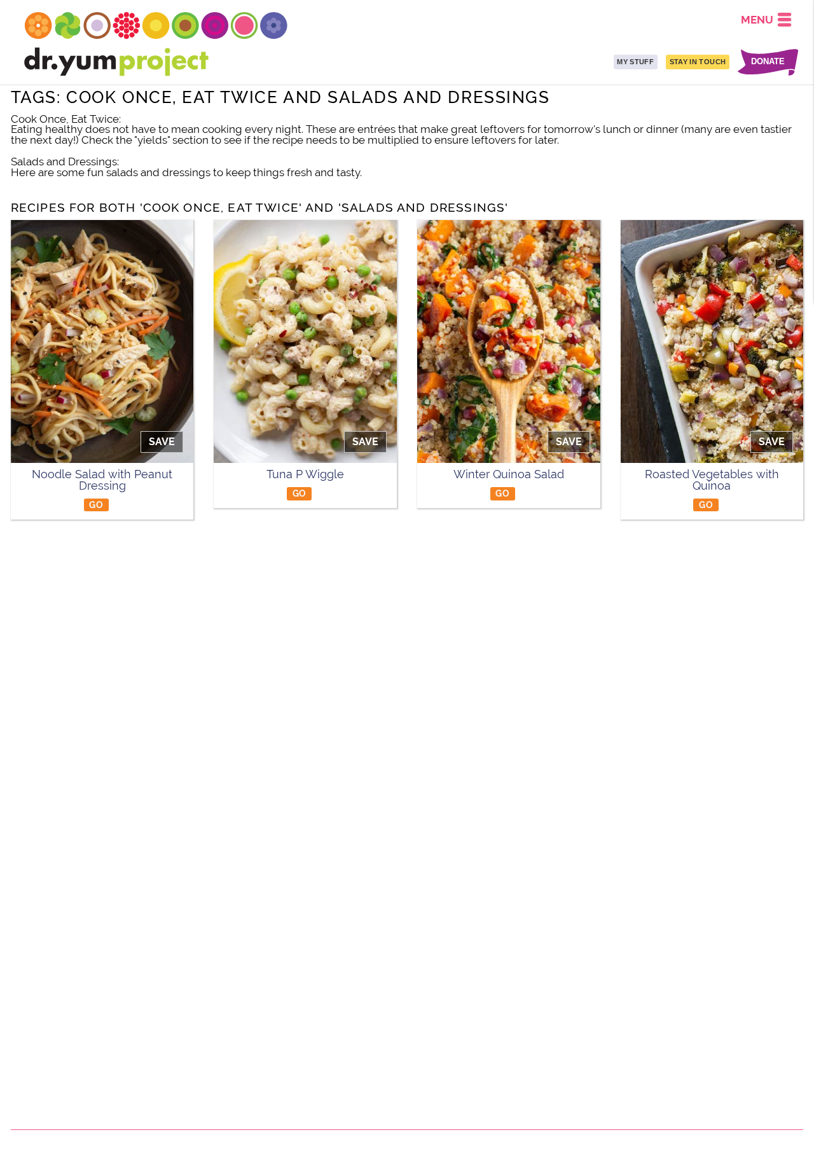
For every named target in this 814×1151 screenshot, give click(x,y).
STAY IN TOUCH (698, 61)
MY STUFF (635, 61)
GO (96, 504)
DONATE (768, 62)
